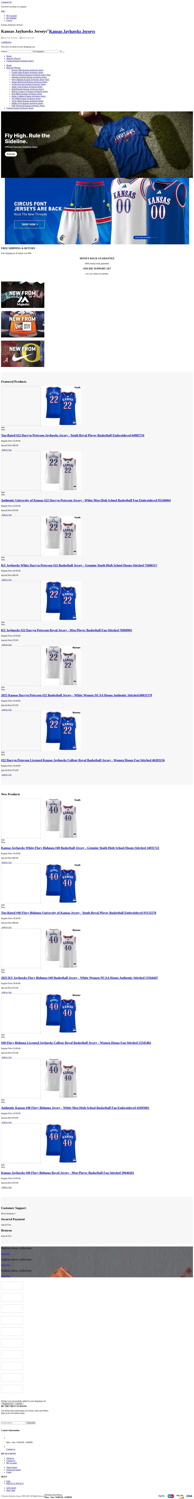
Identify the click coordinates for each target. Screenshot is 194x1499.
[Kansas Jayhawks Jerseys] (71, 31)
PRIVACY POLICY (15, 1483)
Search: (4, 51)
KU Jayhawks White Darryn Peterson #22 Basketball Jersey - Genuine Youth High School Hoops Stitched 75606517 (79, 565)
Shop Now (5, 1254)
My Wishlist (11, 18)
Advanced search (13, 1470)
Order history (11, 1467)
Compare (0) (6, 2)
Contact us (10, 1449)
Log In (9, 20)
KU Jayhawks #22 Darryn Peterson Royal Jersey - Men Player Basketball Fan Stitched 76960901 (66, 630)
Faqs (8, 1481)
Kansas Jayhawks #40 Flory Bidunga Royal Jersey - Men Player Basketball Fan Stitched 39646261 (67, 1172)
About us (10, 1458)
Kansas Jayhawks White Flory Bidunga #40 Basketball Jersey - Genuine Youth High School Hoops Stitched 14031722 (80, 848)
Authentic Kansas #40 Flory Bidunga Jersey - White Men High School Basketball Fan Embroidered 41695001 (75, 1107)
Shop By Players (13, 58)
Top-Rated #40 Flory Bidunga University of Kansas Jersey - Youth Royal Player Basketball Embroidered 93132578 (78, 912)
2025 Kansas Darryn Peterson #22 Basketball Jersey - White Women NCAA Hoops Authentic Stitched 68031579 (76, 695)
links (3, 11)
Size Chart (10, 1490)
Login (8, 1472)
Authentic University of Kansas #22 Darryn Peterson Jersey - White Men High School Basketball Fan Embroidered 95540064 (86, 500)
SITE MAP (11, 1488)
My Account (11, 16)
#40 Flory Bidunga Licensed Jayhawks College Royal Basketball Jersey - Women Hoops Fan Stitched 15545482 (76, 1042)
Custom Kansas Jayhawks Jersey (20, 61)
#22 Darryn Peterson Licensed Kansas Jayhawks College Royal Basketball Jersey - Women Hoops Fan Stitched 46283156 (83, 760)
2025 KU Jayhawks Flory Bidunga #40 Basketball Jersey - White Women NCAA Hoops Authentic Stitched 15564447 (79, 977)
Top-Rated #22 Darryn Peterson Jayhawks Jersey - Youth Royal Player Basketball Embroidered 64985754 (72, 435)
